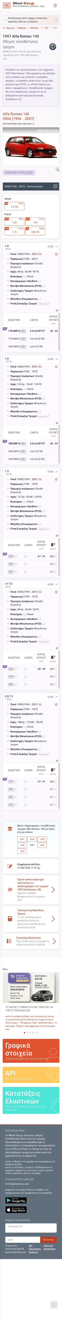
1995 (22, 851)
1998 (22, 845)
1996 (42, 845)
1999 (42, 839)
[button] (31, 20)
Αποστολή (48, 1239)
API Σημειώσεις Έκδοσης (35, 1248)
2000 (32, 839)
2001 (22, 839)
